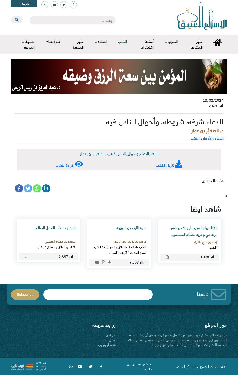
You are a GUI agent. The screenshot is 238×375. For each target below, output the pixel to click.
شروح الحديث (138, 252)
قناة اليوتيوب (107, 345)
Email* (98, 292)
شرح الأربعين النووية (131, 228)
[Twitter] (28, 188)
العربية (25, 3)
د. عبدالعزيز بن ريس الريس (130, 241)
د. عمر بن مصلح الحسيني (60, 241)
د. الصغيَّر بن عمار (207, 131)
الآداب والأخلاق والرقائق (132, 247)
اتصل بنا (110, 340)
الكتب (195, 138)
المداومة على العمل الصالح (55, 228)
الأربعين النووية (118, 252)
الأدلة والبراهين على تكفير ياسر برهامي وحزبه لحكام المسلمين (194, 231)
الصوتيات (109, 247)
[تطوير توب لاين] (28, 366)
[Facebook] (19, 188)
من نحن (111, 335)
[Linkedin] (46, 188)
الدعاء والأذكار (213, 138)
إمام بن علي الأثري (205, 242)
